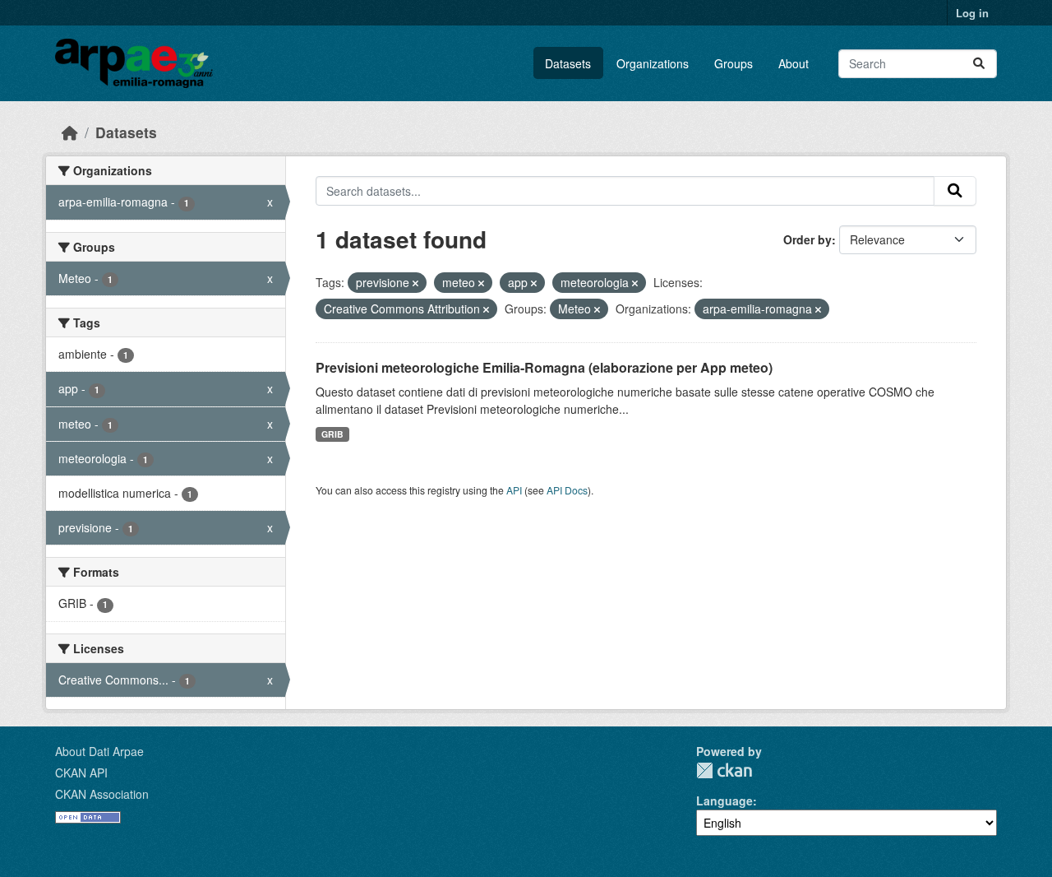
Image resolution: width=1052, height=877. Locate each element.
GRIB (332, 434)
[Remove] (415, 283)
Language (724, 800)
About (793, 63)
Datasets (568, 63)
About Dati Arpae (99, 751)
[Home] (70, 132)
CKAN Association (102, 794)
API (514, 490)
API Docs (567, 490)
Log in (972, 13)
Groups (733, 63)
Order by (807, 239)
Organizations (652, 63)
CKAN (724, 770)
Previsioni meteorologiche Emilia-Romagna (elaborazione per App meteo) (544, 367)
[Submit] (978, 63)
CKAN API (81, 772)
